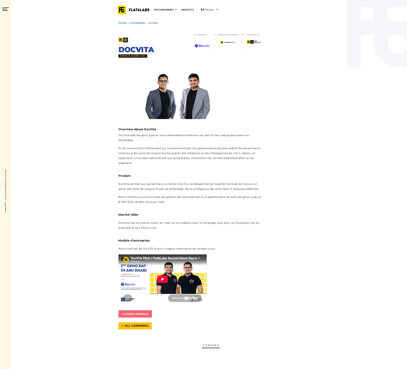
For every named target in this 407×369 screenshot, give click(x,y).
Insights (187, 9)
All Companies (135, 325)
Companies (137, 22)
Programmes (166, 9)
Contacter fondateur (135, 313)
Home (122, 22)
